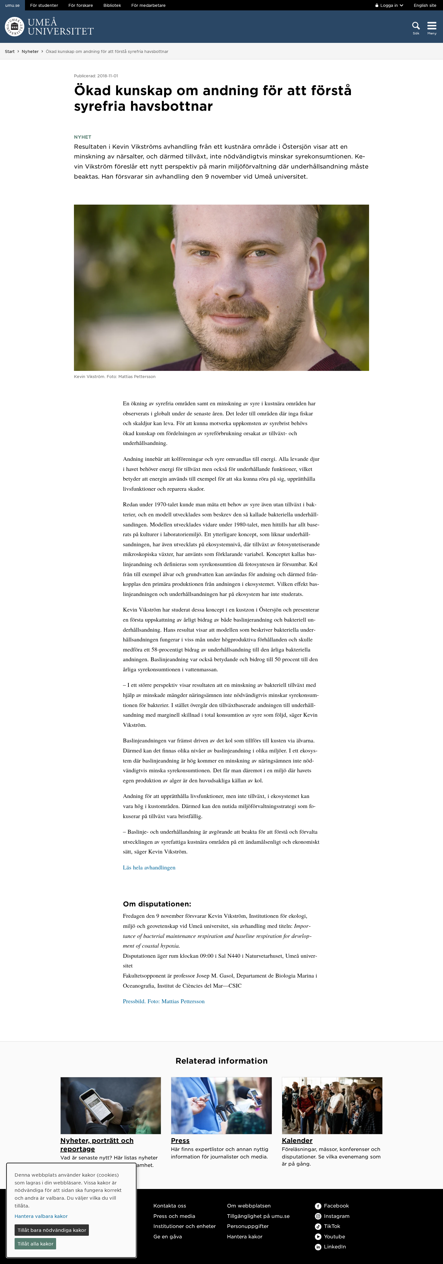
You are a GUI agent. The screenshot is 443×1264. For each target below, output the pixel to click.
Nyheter (30, 51)
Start (10, 51)
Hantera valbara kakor (41, 1216)
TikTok (332, 1226)
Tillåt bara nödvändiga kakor (52, 1230)
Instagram (337, 1216)
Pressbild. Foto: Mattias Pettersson (164, 1001)
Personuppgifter (248, 1226)
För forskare (80, 5)
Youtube (334, 1236)
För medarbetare (148, 5)
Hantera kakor (244, 1236)
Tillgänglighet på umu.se (258, 1216)
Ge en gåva (167, 1236)
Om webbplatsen (249, 1205)
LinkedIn (335, 1246)
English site (425, 5)
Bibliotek (112, 5)
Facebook (336, 1205)
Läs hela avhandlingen (149, 867)
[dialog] (71, 1210)
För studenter (44, 5)
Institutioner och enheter (184, 1226)
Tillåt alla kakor (36, 1243)
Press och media (174, 1216)
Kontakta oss (169, 1205)
